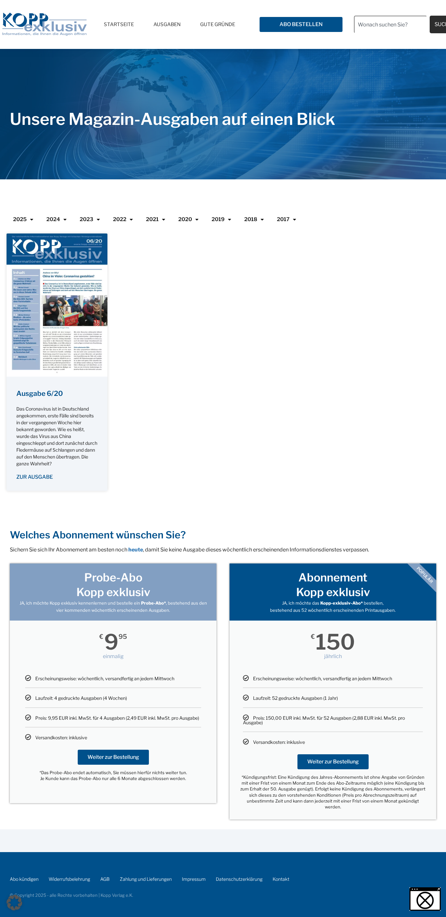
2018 (250, 219)
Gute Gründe (217, 24)
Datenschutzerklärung (239, 879)
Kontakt (281, 879)
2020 (185, 219)
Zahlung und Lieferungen (146, 879)
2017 (283, 219)
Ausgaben (167, 24)
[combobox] (390, 24)
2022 (119, 219)
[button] (14, 902)
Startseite (119, 24)
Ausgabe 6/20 (39, 393)
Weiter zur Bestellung (113, 757)
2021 (152, 219)
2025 (20, 219)
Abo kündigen (24, 879)
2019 (218, 219)
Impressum (194, 879)
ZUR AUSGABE (34, 477)
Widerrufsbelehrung (69, 879)
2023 (86, 219)
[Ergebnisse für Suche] (390, 37)
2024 (53, 219)
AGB (105, 879)
